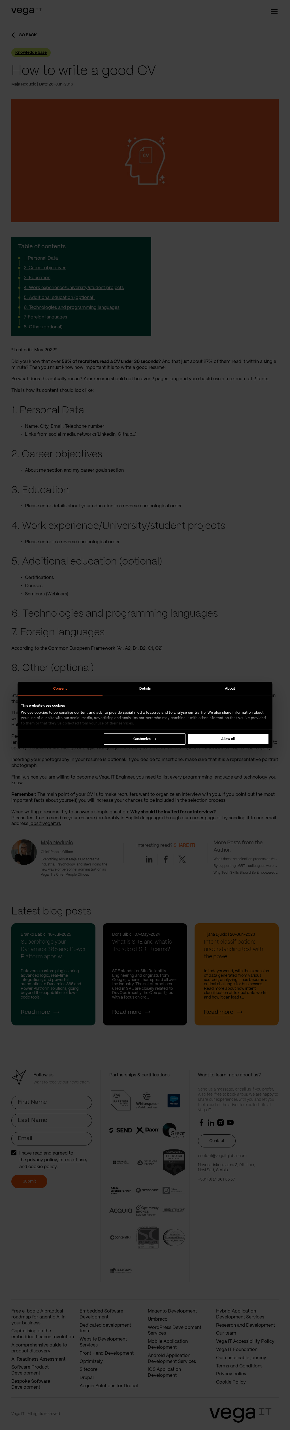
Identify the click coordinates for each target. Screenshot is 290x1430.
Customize (142, 738)
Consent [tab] (60, 688)
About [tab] (230, 688)
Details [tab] (145, 688)
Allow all (228, 738)
